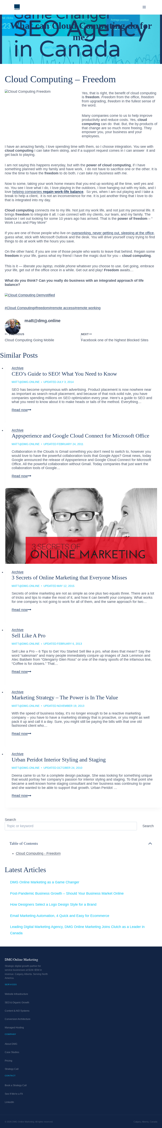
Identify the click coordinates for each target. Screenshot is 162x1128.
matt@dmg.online (58, 47)
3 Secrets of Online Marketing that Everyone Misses (69, 577)
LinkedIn (9, 1102)
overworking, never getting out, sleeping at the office (113, 233)
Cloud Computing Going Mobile (29, 337)
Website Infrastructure (16, 994)
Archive (18, 368)
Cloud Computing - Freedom (38, 853)
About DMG (11, 1044)
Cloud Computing (19, 308)
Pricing (8, 1060)
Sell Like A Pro (28, 635)
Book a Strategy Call (16, 1085)
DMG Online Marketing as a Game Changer (44, 882)
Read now (21, 410)
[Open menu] (144, 7)
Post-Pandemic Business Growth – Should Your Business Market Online (67, 893)
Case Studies (12, 1052)
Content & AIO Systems (17, 1010)
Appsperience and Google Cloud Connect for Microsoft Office (80, 436)
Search (10, 820)
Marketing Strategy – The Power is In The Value (65, 697)
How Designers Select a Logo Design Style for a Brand (53, 904)
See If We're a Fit (14, 1093)
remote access (61, 308)
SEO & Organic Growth (17, 1002)
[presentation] (83, 526)
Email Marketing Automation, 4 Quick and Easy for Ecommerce (59, 916)
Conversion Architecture (17, 1019)
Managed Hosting (14, 1027)
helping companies (47, 192)
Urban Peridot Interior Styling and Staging (59, 760)
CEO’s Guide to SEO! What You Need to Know (64, 374)
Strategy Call (12, 1069)
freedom (41, 308)
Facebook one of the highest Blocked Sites (114, 337)
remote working (87, 308)
